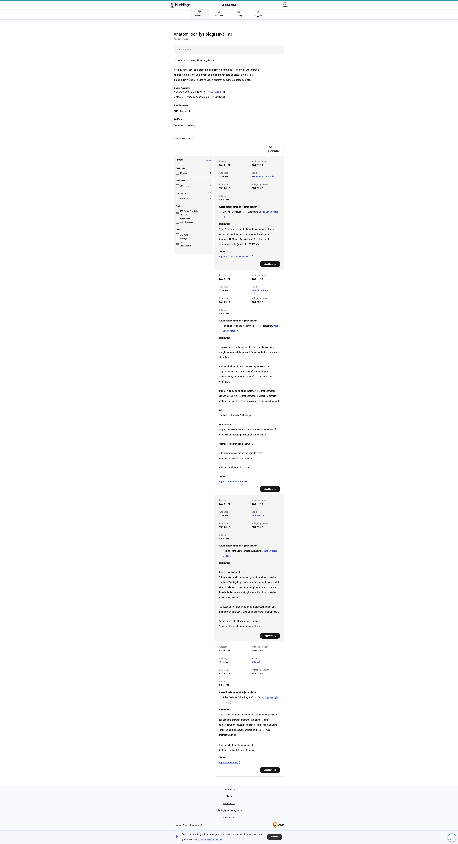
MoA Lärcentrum (186, 222)
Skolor (229, 796)
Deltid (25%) (184, 186)
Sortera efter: (274, 147)
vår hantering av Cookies (209, 839)
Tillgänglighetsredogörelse (229, 810)
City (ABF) (184, 235)
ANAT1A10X (215, 92)
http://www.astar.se (229, 762)
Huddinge (183, 242)
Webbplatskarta (229, 817)
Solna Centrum (185, 246)
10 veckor (183, 173)
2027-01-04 (184, 198)
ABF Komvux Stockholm (189, 211)
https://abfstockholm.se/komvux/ (236, 256)
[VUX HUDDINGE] (180, 5)
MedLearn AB (185, 218)
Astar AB (183, 215)
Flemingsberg (185, 238)
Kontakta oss (229, 803)
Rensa (208, 160)
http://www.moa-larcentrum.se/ (235, 481)
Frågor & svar (229, 789)
